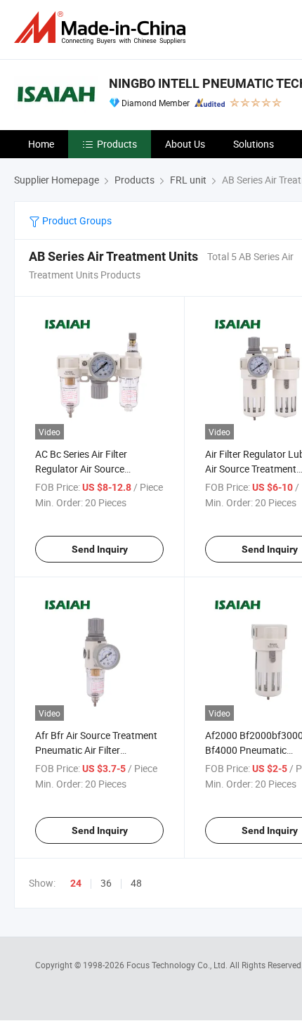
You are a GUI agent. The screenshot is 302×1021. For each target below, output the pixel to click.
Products (117, 143)
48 (136, 883)
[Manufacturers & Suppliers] (102, 27)
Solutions (253, 143)
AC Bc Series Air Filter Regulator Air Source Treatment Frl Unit (81, 468)
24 (75, 883)
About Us (185, 143)
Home (41, 143)
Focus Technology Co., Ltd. (178, 964)
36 (106, 883)
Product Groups (76, 220)
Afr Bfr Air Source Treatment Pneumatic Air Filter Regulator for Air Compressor (98, 749)
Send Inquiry (100, 549)
